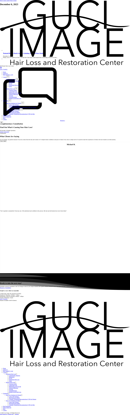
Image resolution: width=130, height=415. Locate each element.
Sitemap (17, 414)
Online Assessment (4, 132)
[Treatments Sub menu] (9, 100)
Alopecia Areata (13, 90)
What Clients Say (7, 116)
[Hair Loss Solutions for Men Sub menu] (21, 109)
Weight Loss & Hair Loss (15, 98)
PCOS (10, 83)
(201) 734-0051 (3, 69)
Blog (4, 118)
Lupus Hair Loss (13, 91)
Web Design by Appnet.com (6, 414)
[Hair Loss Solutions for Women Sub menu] (22, 103)
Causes (4, 77)
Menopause (12, 82)
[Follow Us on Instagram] (1, 68)
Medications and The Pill (15, 93)
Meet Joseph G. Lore (8, 74)
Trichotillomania (13, 97)
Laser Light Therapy (14, 104)
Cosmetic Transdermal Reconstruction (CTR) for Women (22, 107)
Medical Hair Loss (10, 88)
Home (4, 72)
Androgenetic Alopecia (14, 81)
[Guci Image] (65, 64)
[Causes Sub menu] (7, 76)
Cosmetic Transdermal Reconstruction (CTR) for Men (22, 114)
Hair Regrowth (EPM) (14, 106)
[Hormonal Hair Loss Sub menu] (17, 79)
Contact (5, 119)
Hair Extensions (7, 115)
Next (5, 141)
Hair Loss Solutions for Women (13, 103)
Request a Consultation (5, 287)
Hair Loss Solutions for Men (13, 109)
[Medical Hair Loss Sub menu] (16, 88)
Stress (10, 86)
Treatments (5, 100)
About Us (5, 73)
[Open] (1, 122)
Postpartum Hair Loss (14, 85)
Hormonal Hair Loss (11, 79)
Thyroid (11, 95)
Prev (2, 141)
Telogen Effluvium (13, 94)
